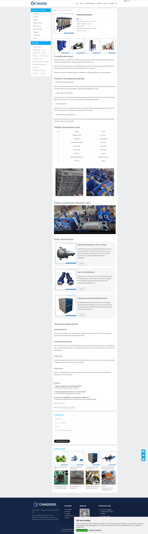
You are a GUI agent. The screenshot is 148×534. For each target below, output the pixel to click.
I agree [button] (79, 530)
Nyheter (99, 3)
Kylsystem (35, 58)
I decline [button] (84, 530)
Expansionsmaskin (37, 29)
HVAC (41, 58)
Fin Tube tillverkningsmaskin (40, 61)
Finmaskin (35, 16)
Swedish (127, 0)
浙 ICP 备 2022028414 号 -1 (66, 531)
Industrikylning (44, 55)
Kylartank (35, 67)
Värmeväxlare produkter (39, 64)
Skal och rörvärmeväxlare (86, 272)
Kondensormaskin (37, 22)
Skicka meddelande (62, 441)
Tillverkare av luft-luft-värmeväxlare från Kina (92, 298)
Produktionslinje (89, 3)
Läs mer (81, 263)
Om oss (106, 3)
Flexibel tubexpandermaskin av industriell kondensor (107, 488)
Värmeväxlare (61, 403)
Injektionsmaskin (37, 26)
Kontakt (112, 3)
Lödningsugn (36, 13)
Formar (35, 38)
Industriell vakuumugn (39, 70)
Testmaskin (36, 32)
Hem (77, 3)
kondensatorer (37, 47)
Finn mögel (35, 73)
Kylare (44, 50)
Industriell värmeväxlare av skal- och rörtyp (92, 245)
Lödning (43, 53)
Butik (81, 3)
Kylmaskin (35, 19)
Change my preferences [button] (94, 530)
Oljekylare (43, 73)
